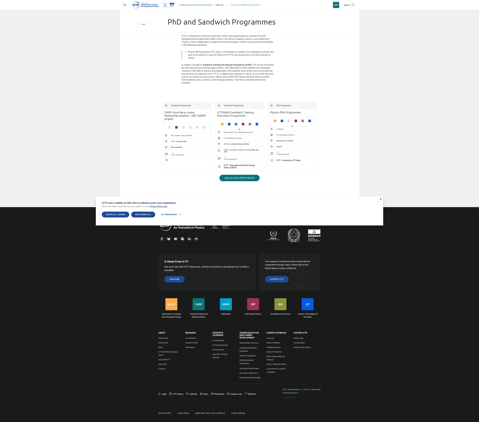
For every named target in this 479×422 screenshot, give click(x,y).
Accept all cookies (115, 214)
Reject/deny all (143, 214)
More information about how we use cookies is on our (134, 206)
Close (380, 199)
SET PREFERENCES (169, 214)
